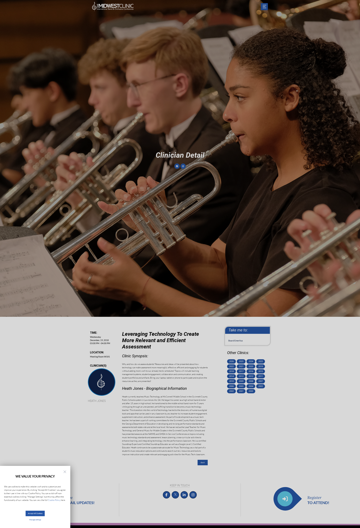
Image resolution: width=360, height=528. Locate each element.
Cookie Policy (54, 500)
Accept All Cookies (35, 513)
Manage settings (35, 520)
